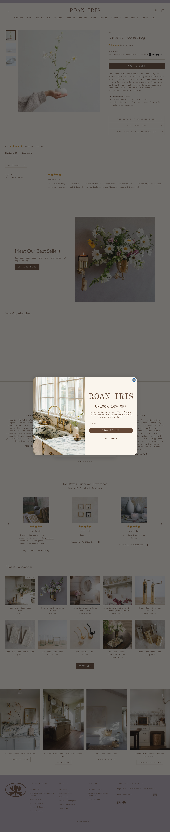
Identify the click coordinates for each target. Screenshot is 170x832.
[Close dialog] (133, 380)
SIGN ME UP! (111, 430)
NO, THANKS (111, 438)
